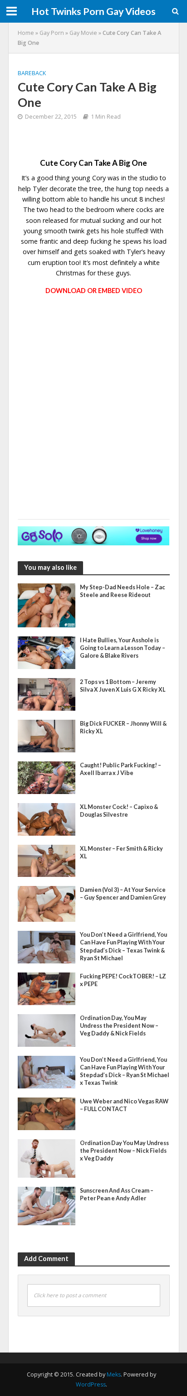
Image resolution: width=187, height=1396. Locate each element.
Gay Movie (83, 33)
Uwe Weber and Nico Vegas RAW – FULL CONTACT (124, 1105)
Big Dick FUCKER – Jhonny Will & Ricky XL (123, 727)
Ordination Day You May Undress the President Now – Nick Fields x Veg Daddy (124, 1151)
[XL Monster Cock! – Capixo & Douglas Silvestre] (47, 818)
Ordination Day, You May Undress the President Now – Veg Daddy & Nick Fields (119, 1026)
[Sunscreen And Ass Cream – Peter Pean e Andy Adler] (47, 1204)
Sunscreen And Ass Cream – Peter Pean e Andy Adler (116, 1194)
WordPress (91, 1384)
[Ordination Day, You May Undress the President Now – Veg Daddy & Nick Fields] (47, 1029)
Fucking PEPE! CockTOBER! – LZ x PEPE (123, 980)
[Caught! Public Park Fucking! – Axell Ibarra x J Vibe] (47, 776)
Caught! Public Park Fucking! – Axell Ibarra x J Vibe (120, 769)
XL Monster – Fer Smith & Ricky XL (121, 852)
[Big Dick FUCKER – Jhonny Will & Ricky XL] (47, 735)
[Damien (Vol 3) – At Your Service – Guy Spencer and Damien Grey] (47, 903)
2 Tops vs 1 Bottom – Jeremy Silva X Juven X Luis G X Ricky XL (122, 686)
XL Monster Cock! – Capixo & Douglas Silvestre (119, 811)
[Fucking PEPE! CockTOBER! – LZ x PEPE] (47, 987)
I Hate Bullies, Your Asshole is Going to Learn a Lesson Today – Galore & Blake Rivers (122, 648)
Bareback (32, 73)
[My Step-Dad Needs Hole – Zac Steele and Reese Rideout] (47, 604)
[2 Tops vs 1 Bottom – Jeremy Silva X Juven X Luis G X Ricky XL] (47, 693)
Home (26, 33)
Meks (114, 1374)
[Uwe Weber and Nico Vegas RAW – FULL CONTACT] (47, 1112)
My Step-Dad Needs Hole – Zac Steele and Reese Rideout (122, 591)
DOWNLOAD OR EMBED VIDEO (93, 290)
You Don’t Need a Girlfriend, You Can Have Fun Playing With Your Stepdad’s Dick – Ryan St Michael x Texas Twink (124, 1071)
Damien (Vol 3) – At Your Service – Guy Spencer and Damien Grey (123, 893)
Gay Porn (51, 33)
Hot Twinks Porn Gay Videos (93, 11)
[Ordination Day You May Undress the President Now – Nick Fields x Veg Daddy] (47, 1157)
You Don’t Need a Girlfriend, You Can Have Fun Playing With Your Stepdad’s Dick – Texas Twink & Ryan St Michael (123, 946)
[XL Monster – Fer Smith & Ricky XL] (47, 859)
